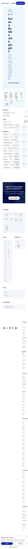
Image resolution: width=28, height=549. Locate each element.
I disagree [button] (20, 543)
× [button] (26, 536)
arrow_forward (7, 104)
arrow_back (5, 86)
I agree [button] (7, 543)
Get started (20, 3)
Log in (12, 3)
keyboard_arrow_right (9, 13)
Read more (22, 541)
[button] (14, 546)
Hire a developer (14, 198)
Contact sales (5, 3)
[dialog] (14, 542)
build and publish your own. (10, 76)
